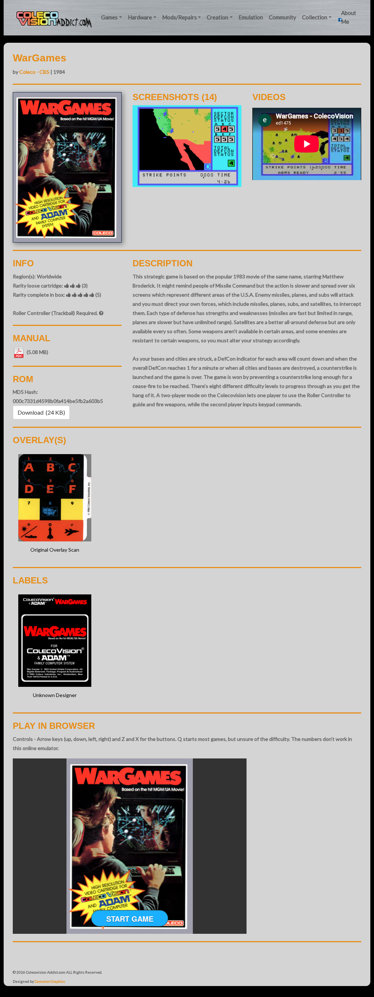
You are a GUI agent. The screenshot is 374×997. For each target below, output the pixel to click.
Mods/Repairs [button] (179, 17)
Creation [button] (217, 17)
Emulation (250, 17)
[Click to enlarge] (187, 146)
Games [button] (109, 17)
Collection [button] (314, 17)
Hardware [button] (140, 17)
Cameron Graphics (50, 981)
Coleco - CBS (34, 72)
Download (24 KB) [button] (41, 412)
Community (282, 17)
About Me (348, 17)
